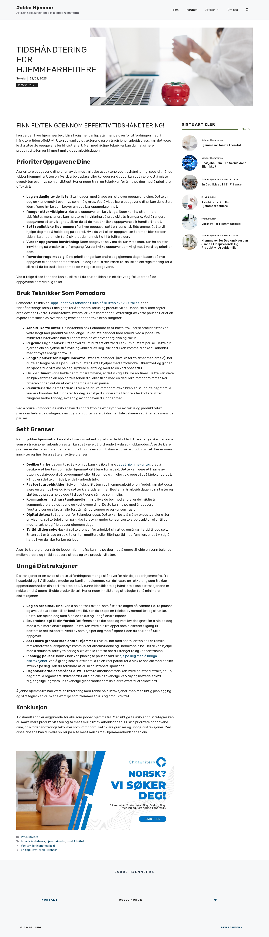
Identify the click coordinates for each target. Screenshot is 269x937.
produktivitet (75, 841)
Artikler (210, 10)
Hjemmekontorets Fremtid (221, 145)
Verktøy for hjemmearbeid (38, 846)
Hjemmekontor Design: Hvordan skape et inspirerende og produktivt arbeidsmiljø (224, 244)
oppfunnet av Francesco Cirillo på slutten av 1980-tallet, (95, 303)
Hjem (175, 10)
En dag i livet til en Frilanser (39, 850)
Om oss (233, 10)
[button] (247, 10)
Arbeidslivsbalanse (33, 841)
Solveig (21, 78)
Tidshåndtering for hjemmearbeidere (215, 204)
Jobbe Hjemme (34, 7)
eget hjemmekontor (134, 464)
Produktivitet (27, 84)
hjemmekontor (56, 841)
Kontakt (192, 10)
